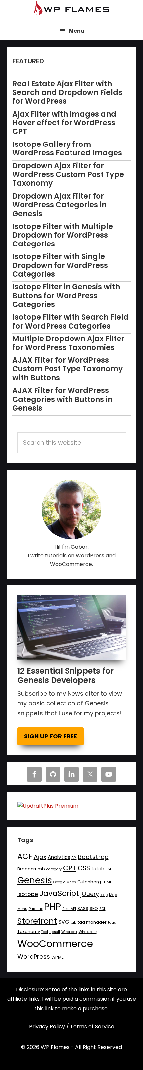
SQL (102, 908)
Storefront (37, 920)
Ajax (40, 856)
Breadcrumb (31, 869)
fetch (97, 868)
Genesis (34, 880)
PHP (52, 906)
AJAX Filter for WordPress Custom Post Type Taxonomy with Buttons (67, 369)
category (54, 869)
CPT (69, 868)
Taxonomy (28, 931)
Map (113, 894)
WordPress (33, 956)
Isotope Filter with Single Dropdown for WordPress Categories (60, 265)
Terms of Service (92, 1026)
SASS (82, 908)
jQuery (89, 894)
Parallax (36, 908)
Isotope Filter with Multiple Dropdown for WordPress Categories (62, 235)
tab (73, 922)
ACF (24, 856)
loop (104, 894)
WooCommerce (55, 943)
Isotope (27, 894)
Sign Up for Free (50, 736)
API (74, 857)
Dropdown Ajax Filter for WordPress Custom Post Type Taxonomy (68, 175)
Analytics (59, 857)
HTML (107, 882)
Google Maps (64, 882)
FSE (109, 869)
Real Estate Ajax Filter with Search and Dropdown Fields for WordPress (67, 93)
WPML (57, 957)
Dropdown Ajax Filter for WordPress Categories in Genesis (59, 205)
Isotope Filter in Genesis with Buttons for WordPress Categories (66, 296)
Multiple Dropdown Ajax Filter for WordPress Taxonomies (68, 343)
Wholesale (88, 931)
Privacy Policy (47, 1026)
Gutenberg (89, 882)
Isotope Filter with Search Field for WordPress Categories (70, 321)
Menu (22, 908)
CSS (84, 868)
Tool (44, 931)
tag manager (92, 922)
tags (112, 922)
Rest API (69, 908)
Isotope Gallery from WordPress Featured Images (67, 148)
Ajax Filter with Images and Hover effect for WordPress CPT (64, 123)
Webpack (69, 931)
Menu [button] (76, 31)
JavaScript (59, 893)
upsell (54, 931)
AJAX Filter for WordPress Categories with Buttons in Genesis (62, 399)
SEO (94, 908)
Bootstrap (93, 856)
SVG (63, 921)
